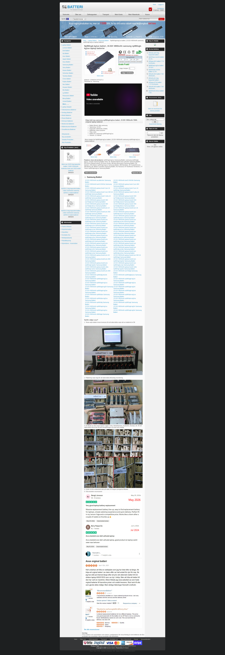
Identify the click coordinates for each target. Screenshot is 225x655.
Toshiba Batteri (67, 76)
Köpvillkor (65, 232)
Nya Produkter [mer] (71, 147)
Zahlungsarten (92, 14)
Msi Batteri (65, 90)
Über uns (78, 14)
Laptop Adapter (67, 107)
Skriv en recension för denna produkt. (155, 110)
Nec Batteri (66, 84)
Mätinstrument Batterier (69, 126)
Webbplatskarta (67, 238)
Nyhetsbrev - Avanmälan (69, 243)
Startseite (66, 14)
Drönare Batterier (67, 121)
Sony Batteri (66, 67)
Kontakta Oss (66, 235)
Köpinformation (67, 229)
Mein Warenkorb (133, 14)
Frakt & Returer (66, 226)
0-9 (134, 646)
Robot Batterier (66, 118)
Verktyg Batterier (67, 112)
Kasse (147, 14)
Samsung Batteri (67, 65)
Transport (106, 14)
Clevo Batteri (66, 79)
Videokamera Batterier (69, 110)
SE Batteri (126, 648)
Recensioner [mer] (155, 97)
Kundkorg (161, 8)
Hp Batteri (65, 53)
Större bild (93, 157)
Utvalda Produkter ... (68, 139)
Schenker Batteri (67, 73)
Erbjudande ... (66, 134)
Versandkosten (145, 639)
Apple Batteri (66, 59)
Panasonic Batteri (68, 96)
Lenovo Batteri (67, 48)
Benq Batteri (66, 98)
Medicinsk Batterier (68, 124)
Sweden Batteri (111, 648)
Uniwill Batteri (66, 101)
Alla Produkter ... (67, 142)
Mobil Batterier (66, 115)
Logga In (161, 4)
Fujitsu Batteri (66, 81)
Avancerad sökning (155, 124)
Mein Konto (119, 14)
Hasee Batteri (66, 70)
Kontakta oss (114, 639)
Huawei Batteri (67, 87)
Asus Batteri (66, 62)
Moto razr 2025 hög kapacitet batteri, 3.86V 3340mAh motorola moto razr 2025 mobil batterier (71, 167)
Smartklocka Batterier (68, 129)
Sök (150, 115)
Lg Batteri (65, 93)
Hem (154, 4)
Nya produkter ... (67, 137)
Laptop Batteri (92, 40)
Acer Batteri (66, 56)
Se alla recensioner (91, 629)
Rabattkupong (66, 240)
